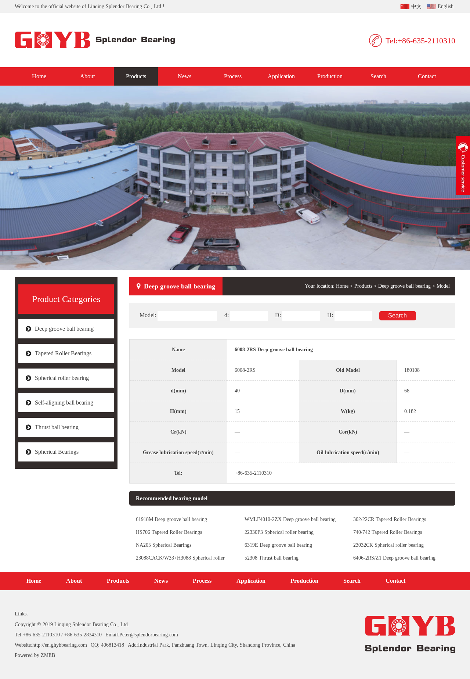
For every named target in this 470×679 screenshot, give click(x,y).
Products (136, 76)
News (184, 76)
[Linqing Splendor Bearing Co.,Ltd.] (100, 40)
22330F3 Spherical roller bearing (279, 532)
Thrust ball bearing (57, 427)
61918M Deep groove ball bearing (171, 519)
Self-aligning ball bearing (64, 402)
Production (330, 76)
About (87, 76)
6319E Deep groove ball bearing (278, 545)
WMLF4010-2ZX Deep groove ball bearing (290, 519)
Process (233, 76)
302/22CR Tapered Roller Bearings (389, 519)
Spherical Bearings (57, 452)
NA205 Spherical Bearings (163, 545)
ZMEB (48, 655)
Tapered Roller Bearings (63, 353)
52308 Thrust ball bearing (272, 558)
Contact (427, 76)
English (445, 6)
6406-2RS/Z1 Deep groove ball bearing (394, 558)
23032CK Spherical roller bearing (388, 545)
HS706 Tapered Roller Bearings (169, 532)
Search (378, 76)
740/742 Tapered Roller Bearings (387, 532)
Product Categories (66, 299)
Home (39, 76)
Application (281, 76)
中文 (416, 6)
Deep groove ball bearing (64, 329)
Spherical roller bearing (62, 378)
